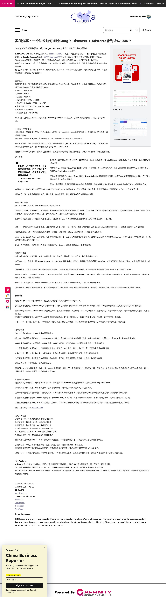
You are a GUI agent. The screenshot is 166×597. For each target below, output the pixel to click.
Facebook (19, 506)
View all (160, 3)
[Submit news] (7, 290)
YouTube (19, 509)
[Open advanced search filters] (136, 30)
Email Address (13, 575)
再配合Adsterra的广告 (53, 57)
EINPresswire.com (53, 54)
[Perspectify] (7, 295)
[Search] (131, 30)
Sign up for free (24, 585)
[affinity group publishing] (7, 301)
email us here (21, 493)
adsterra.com (37, 407)
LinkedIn (19, 499)
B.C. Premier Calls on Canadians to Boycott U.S (26, 3)
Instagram (20, 503)
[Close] (44, 548)
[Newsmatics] (7, 307)
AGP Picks (7, 3)
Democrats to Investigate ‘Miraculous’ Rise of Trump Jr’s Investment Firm (98, 3)
